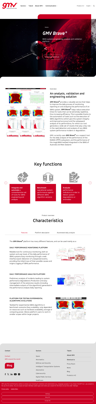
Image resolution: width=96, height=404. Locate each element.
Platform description (42, 233)
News (69, 368)
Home (46, 27)
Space (38, 356)
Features (24, 233)
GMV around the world (12, 359)
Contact (7, 356)
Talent (31, 6)
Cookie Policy (14, 389)
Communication (51, 6)
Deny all (47, 397)
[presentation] (5, 183)
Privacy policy (5, 389)
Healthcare (39, 380)
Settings (47, 394)
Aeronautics (40, 359)
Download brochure (52, 57)
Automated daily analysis (66, 233)
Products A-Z (80, 6)
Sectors (23, 6)
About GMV (39, 6)
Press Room (71, 364)
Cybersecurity (40, 373)
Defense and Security (43, 363)
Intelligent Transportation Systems (48, 366)
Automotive (40, 370)
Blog (9, 365)
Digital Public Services (43, 377)
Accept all (47, 400)
